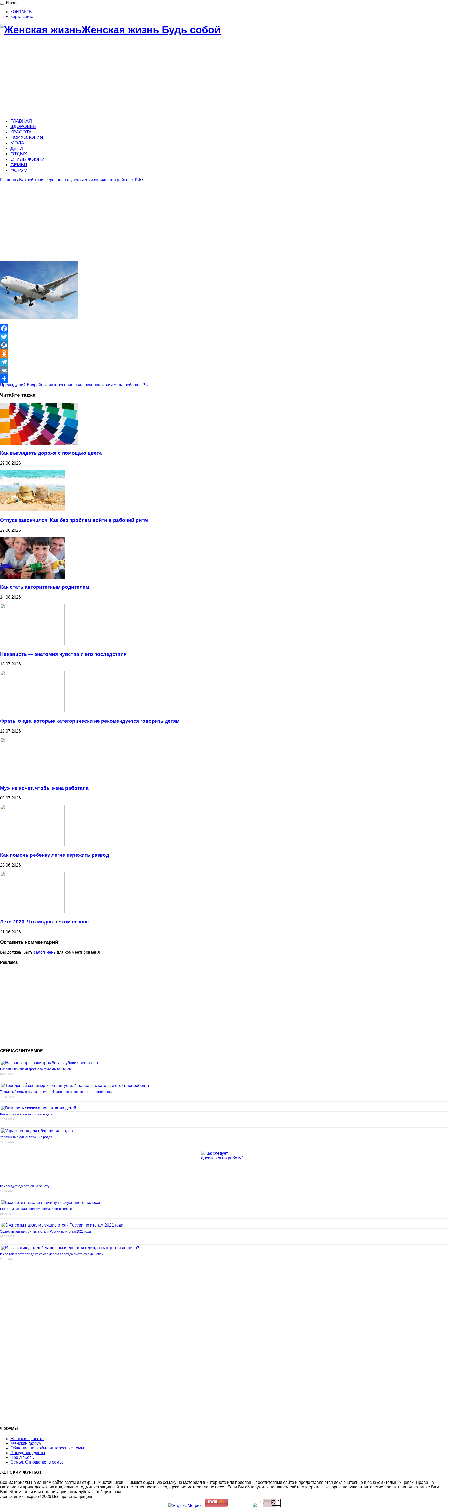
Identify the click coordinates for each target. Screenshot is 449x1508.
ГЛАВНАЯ (21, 121)
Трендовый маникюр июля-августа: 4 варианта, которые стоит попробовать (56, 1092)
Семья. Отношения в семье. (37, 1462)
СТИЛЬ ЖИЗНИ (27, 159)
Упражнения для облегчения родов (26, 1137)
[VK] (224, 370)
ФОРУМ (19, 170)
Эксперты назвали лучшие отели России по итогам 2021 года (45, 1231)
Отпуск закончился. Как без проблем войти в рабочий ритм (74, 520)
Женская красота (27, 1438)
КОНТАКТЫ (21, 12)
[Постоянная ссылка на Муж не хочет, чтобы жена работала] (32, 778)
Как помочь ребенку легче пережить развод (54, 855)
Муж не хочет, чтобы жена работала (44, 788)
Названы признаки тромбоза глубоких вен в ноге (36, 1069)
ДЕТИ (16, 148)
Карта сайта (22, 16)
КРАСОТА (21, 131)
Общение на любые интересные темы (47, 1448)
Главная (8, 180)
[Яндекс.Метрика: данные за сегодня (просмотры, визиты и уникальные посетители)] (186, 1505)
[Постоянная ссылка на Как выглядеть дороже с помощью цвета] (39, 443)
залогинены (45, 952)
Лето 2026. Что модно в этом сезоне (44, 922)
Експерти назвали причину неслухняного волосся (37, 1209)
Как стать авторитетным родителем (44, 587)
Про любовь (22, 1457)
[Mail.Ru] (224, 345)
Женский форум (26, 1443)
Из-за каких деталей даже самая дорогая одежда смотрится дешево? (51, 1254)
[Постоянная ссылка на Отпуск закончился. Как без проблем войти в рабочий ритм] (32, 510)
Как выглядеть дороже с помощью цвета (51, 453)
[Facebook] (224, 328)
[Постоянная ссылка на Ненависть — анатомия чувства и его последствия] (32, 644)
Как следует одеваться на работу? (25, 1186)
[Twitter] (224, 337)
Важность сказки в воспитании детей (27, 1114)
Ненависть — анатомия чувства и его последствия (63, 654)
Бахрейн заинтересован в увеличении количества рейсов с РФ (80, 180)
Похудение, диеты (27, 1453)
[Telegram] (224, 362)
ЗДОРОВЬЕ (23, 126)
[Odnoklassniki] (224, 353)
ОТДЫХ (18, 153)
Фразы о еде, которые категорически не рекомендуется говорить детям (90, 721)
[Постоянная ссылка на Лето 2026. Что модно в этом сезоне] (32, 912)
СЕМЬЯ (18, 164)
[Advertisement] (156, 77)
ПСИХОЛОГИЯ (26, 137)
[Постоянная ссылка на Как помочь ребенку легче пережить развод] (32, 845)
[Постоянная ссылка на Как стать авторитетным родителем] (32, 577)
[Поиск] (2, 4)
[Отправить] (224, 378)
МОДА (17, 142)
